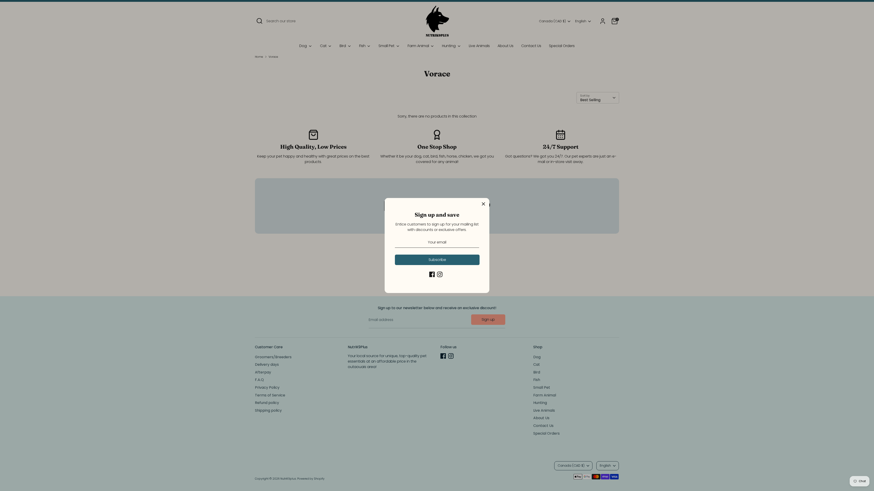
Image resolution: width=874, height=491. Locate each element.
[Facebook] (432, 274)
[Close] (483, 204)
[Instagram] (439, 274)
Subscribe (437, 259)
